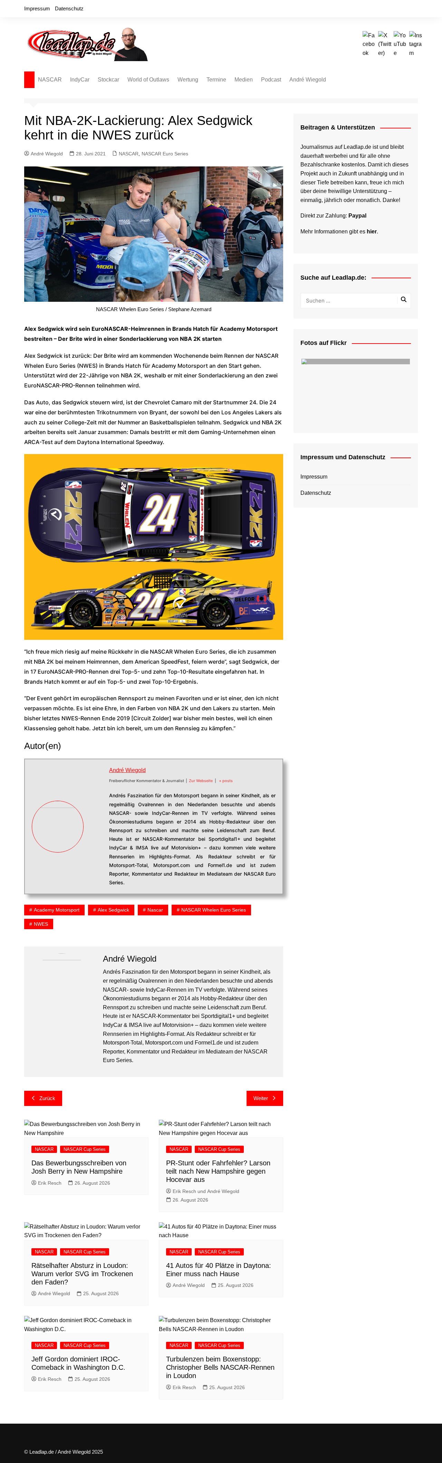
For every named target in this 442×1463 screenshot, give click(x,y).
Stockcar (108, 80)
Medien (243, 80)
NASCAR (50, 80)
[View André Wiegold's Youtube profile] (96, 834)
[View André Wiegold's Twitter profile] (96, 819)
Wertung (187, 80)
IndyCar (79, 80)
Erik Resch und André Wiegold (206, 1191)
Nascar (155, 910)
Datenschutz (69, 8)
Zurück (47, 1098)
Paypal (357, 216)
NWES (41, 924)
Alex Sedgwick (113, 910)
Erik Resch (49, 1183)
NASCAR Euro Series (165, 153)
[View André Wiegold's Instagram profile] (96, 851)
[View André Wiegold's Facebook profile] (96, 802)
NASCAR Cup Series (85, 1149)
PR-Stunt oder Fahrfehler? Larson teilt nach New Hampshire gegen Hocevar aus (218, 1171)
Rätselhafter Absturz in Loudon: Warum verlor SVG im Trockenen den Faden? (82, 1274)
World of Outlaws (148, 80)
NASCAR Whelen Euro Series (213, 910)
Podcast (271, 80)
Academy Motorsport (56, 910)
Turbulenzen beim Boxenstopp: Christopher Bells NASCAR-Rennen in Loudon (220, 1367)
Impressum (37, 8)
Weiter (260, 1098)
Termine (216, 80)
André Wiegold (307, 80)
